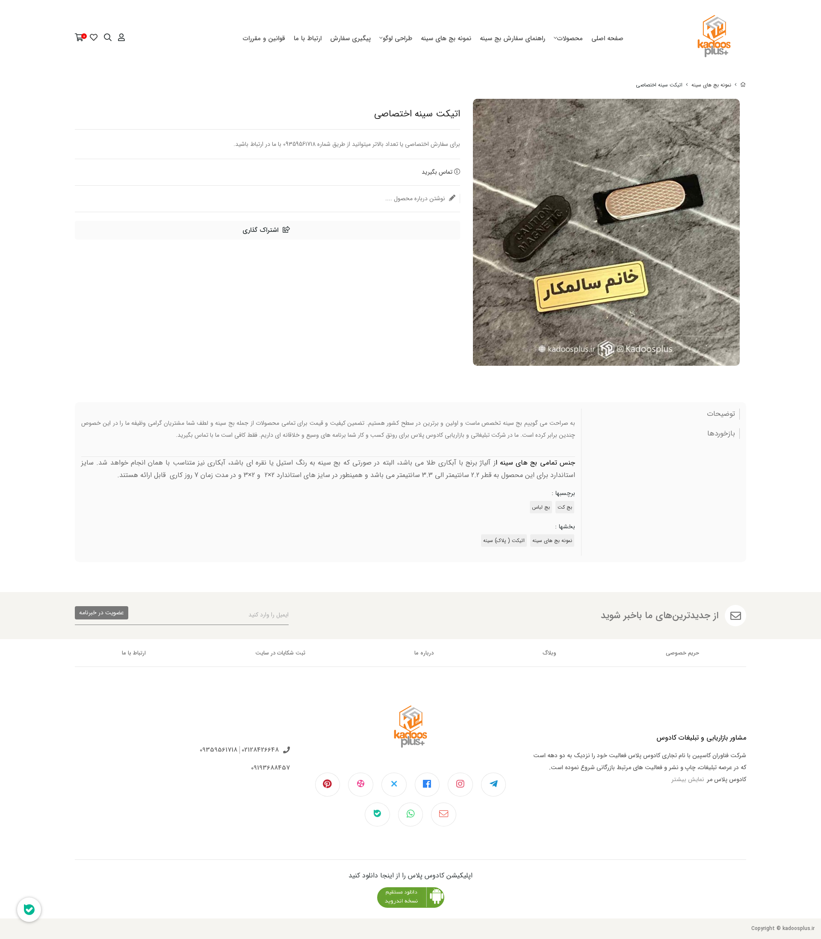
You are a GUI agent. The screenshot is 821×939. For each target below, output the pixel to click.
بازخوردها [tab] (721, 433)
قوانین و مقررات (264, 38)
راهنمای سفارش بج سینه (512, 38)
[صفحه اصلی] (743, 85)
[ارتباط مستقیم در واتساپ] (410, 814)
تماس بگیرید (438, 172)
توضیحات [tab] (721, 414)
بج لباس (541, 507)
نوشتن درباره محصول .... (416, 198)
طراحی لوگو (397, 38)
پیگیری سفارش (350, 38)
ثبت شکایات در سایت (280, 653)
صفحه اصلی (607, 38)
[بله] (377, 814)
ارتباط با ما (308, 38)
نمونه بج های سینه (446, 38)
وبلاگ (549, 653)
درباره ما (424, 653)
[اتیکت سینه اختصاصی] (410, 733)
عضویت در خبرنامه (101, 612)
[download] (410, 897)
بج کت (565, 507)
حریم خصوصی (682, 653)
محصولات (570, 38)
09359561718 (218, 750)
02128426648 (260, 750)
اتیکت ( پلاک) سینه (504, 540)
